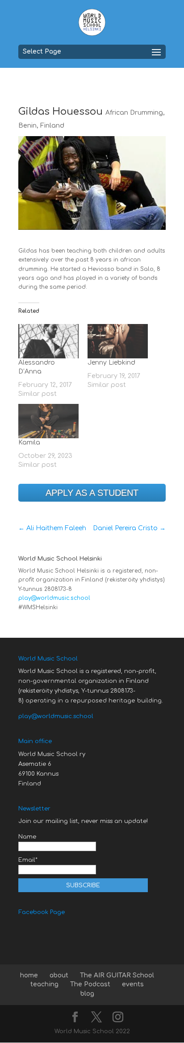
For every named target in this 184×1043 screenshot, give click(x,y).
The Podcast (90, 984)
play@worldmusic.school (54, 598)
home (29, 975)
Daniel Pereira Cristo (129, 528)
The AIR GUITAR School (117, 975)
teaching (44, 984)
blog (87, 993)
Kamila (29, 442)
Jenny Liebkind (111, 362)
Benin (27, 125)
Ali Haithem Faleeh (52, 528)
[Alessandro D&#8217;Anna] (48, 341)
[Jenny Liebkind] (118, 341)
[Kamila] (48, 421)
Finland (52, 125)
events (133, 984)
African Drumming (134, 112)
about (59, 975)
